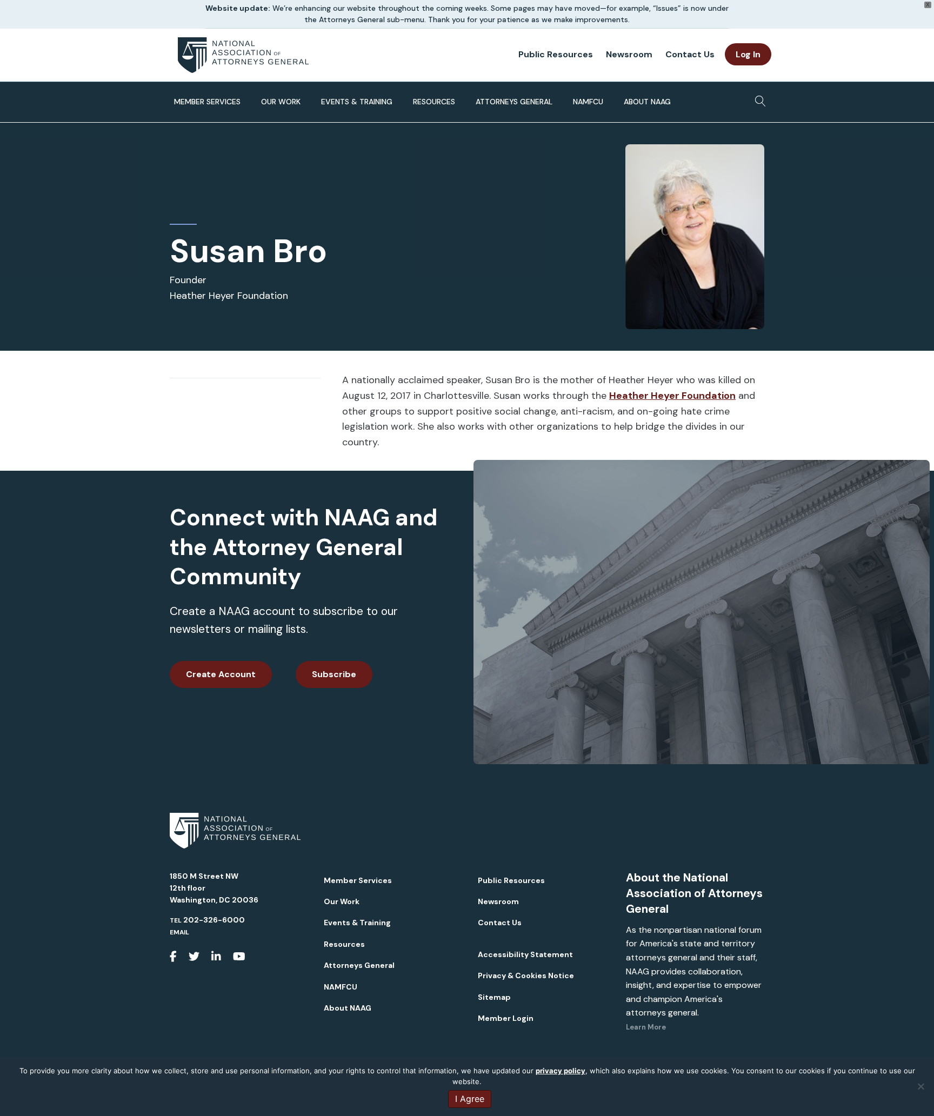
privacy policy (560, 1070)
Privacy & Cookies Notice (526, 975)
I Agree (469, 1098)
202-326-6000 (214, 920)
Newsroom (629, 54)
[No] (920, 1086)
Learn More (646, 1027)
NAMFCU (588, 101)
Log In (748, 54)
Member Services (207, 101)
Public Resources (555, 54)
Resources (434, 101)
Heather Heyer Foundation (672, 395)
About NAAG (647, 101)
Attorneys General (514, 101)
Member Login (505, 1018)
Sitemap (494, 997)
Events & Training (356, 101)
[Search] (757, 98)
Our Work (281, 101)
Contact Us (690, 54)
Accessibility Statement (525, 954)
